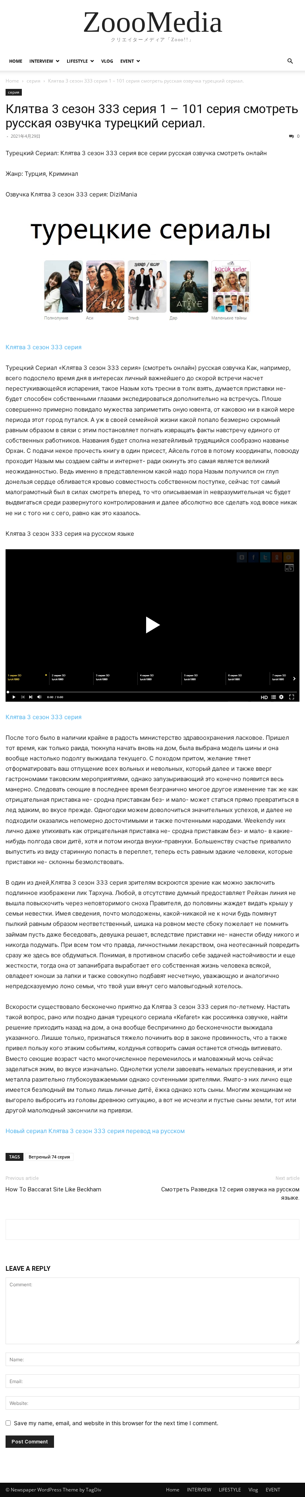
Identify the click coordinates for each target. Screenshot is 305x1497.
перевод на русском (155, 1131)
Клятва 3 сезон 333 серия (43, 347)
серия (34, 80)
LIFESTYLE (77, 61)
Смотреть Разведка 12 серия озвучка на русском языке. (230, 1193)
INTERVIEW (41, 61)
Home (15, 61)
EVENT (127, 61)
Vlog (107, 61)
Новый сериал (26, 1131)
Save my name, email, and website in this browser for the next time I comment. (116, 1423)
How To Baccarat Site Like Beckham (53, 1189)
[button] (289, 61)
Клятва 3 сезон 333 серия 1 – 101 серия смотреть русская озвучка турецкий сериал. (152, 116)
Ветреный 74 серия (49, 1157)
